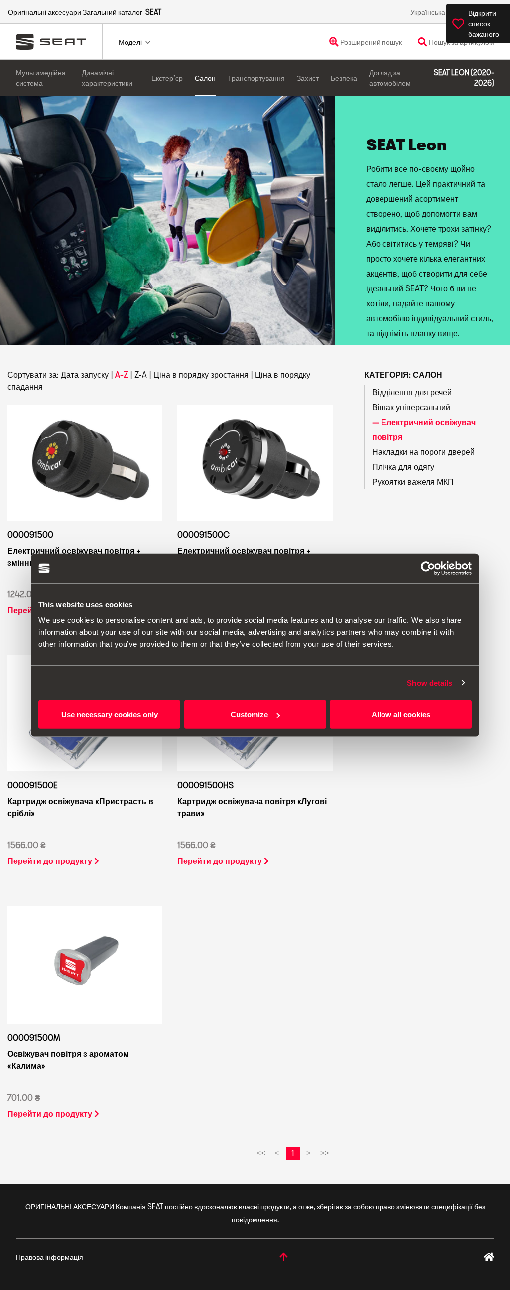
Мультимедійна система (41, 77)
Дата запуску (85, 374)
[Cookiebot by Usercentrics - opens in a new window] (428, 568)
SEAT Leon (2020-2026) (464, 77)
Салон (205, 78)
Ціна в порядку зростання (201, 374)
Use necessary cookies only (109, 714)
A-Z (121, 374)
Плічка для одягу (403, 466)
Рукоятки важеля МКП (413, 481)
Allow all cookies (401, 714)
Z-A (140, 374)
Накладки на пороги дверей (423, 451)
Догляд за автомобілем (390, 77)
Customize (249, 714)
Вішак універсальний (411, 407)
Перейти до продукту (50, 860)
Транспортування (256, 78)
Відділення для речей (412, 392)
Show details (429, 682)
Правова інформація (49, 1257)
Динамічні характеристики (107, 77)
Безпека (344, 78)
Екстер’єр (167, 78)
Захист (308, 78)
